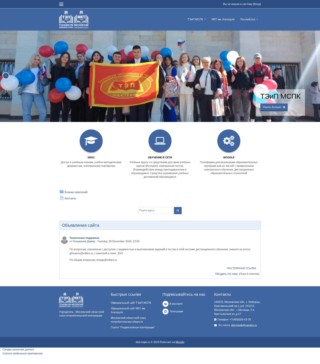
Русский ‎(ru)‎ (248, 19)
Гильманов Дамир (84, 241)
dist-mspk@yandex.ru (244, 325)
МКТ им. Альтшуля (223, 19)
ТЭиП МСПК (196, 19)
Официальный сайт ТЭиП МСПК (131, 302)
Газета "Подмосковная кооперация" (133, 327)
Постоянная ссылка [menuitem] (241, 268)
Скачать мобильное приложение (22, 353)
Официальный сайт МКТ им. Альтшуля (128, 310)
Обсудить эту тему (226, 273)
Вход (257, 4)
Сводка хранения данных (18, 349)
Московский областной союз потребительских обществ (128, 319)
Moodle (180, 342)
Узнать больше (272, 107)
